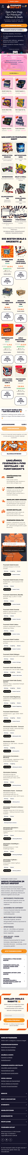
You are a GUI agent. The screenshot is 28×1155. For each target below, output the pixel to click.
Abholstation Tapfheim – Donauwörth (10, 860)
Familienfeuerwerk (5, 1060)
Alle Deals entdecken (14, 454)
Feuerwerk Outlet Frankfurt (11, 639)
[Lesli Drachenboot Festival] (21, 330)
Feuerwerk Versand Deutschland (9, 1086)
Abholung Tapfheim (16, 870)
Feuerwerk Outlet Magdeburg (11, 696)
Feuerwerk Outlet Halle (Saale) (12, 667)
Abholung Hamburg (16, 785)
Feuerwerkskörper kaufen (7, 1070)
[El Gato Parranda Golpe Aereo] (21, 251)
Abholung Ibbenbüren (17, 838)
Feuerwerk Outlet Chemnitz (11, 609)
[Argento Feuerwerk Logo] (21, 53)
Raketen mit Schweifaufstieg (8, 1050)
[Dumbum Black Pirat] (7, 330)
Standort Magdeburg (16, 706)
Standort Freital (15, 589)
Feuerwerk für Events (17, 233)
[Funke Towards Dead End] (7, 293)
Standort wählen (7, 274)
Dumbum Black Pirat (7, 339)
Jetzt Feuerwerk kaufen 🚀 (14, 25)
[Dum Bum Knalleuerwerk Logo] (15, 53)
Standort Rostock (16, 721)
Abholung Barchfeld (16, 736)
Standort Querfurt (16, 691)
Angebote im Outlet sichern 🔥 (14, 30)
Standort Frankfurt (16, 649)
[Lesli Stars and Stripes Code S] (7, 371)
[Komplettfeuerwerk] (7, 147)
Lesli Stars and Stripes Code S (7, 380)
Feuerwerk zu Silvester (6, 1057)
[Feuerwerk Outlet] (14, 6)
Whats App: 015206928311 (8, 1133)
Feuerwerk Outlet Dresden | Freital (13, 580)
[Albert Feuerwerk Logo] (3, 53)
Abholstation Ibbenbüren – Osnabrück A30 (11, 828)
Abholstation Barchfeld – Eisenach (13, 726)
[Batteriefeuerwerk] (20, 147)
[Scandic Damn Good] (7, 251)
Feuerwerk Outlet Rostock (11, 711)
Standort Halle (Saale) (17, 675)
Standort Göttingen (16, 662)
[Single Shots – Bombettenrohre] (7, 169)
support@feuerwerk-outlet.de (9, 1135)
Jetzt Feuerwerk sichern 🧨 (14, 951)
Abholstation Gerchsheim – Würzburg (11, 757)
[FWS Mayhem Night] (21, 371)
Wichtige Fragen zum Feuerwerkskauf (10, 1081)
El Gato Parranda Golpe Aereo (21, 261)
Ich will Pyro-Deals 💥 (14, 1020)
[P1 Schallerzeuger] (20, 189)
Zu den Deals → (14, 73)
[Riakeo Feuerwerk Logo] (9, 53)
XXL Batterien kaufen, (9, 231)
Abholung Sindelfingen (17, 854)
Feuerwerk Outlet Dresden (11, 565)
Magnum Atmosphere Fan (21, 302)
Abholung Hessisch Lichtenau (10, 822)
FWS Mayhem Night (21, 380)
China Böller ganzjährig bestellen (9, 1068)
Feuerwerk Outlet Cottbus (10, 624)
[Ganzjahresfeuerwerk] (7, 212)
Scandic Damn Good (7, 260)
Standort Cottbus (16, 634)
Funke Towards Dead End (7, 302)
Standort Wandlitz (16, 604)
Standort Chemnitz (16, 619)
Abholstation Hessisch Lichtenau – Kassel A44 (13, 807)
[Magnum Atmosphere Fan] (21, 293)
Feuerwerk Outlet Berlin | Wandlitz (13, 594)
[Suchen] (23, 6)
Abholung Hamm (16, 801)
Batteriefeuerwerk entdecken (8, 1047)
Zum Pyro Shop (7, 574)
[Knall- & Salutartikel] (20, 169)
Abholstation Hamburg (10, 772)
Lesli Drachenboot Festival (20, 339)
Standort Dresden (16, 574)
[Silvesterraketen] (7, 189)
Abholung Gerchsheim (17, 767)
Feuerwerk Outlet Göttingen (11, 654)
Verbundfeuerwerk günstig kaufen (9, 1073)
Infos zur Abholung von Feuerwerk (9, 1083)
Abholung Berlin (15, 751)
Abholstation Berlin (9, 741)
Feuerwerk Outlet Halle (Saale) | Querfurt (12, 681)
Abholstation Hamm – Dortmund (12, 790)
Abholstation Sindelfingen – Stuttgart (11, 844)
